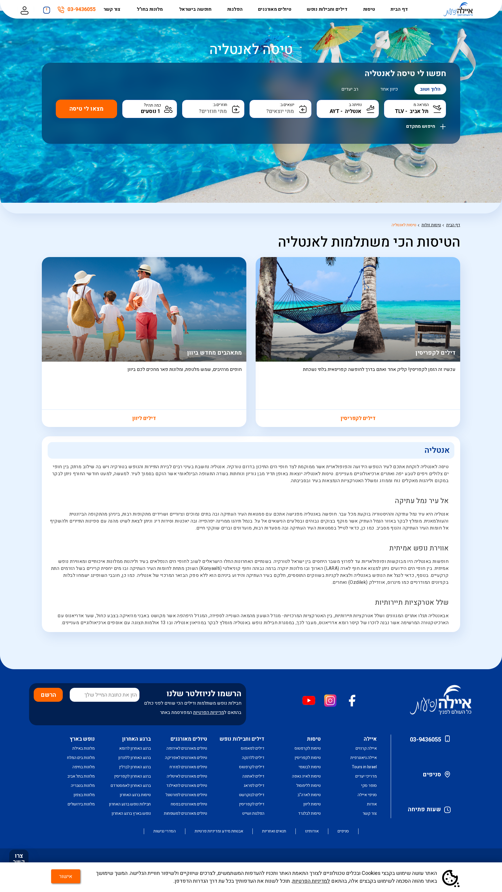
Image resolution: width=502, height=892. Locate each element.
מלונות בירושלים (81, 804)
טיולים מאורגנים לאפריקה (186, 758)
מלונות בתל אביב (81, 776)
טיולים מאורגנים (274, 9)
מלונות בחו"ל (150, 9)
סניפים (432, 774)
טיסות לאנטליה (404, 225)
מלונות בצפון (84, 795)
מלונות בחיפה (83, 767)
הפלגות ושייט (253, 813)
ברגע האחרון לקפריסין (132, 776)
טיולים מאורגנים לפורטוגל (186, 795)
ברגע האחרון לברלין (135, 767)
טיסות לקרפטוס (308, 748)
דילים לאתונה (253, 776)
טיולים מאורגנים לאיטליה (187, 776)
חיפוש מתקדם (421, 125)
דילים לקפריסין (358, 418)
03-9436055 (81, 10)
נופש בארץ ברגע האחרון (131, 813)
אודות (372, 804)
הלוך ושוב (430, 89)
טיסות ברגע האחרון (135, 795)
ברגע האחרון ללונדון (134, 758)
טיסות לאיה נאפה (306, 776)
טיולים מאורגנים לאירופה (186, 748)
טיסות (369, 9)
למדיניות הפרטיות (311, 881)
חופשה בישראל (195, 9)
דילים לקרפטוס (251, 767)
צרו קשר (19, 859)
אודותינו (312, 831)
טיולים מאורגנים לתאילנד (186, 785)
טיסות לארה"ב (309, 795)
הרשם (48, 695)
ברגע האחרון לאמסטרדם (131, 785)
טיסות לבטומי (310, 767)
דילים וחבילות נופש (327, 9)
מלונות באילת (83, 748)
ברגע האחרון (136, 739)
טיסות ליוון (312, 804)
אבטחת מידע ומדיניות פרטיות (219, 831)
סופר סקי (369, 785)
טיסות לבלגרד (309, 813)
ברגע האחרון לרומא (135, 748)
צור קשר (112, 9)
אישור (65, 876)
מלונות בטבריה (83, 785)
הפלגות (235, 9)
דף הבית (399, 9)
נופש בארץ (82, 739)
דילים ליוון (144, 418)
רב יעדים (349, 89)
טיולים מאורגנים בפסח (189, 804)
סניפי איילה (367, 795)
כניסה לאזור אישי (24, 9)
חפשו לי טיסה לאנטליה (405, 74)
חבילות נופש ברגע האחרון (130, 804)
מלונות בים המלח (81, 758)
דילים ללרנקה (253, 758)
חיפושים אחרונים (46, 8)
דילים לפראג (254, 785)
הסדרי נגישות (164, 831)
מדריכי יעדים (366, 776)
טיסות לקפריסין (308, 758)
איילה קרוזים (366, 748)
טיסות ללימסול (308, 785)
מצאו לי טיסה (86, 109)
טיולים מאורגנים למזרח (188, 767)
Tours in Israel (364, 767)
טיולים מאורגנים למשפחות (185, 813)
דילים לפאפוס (252, 748)
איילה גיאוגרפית (363, 758)
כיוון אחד (389, 89)
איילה (370, 739)
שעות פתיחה (424, 809)
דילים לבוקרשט (251, 795)
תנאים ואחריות (274, 831)
